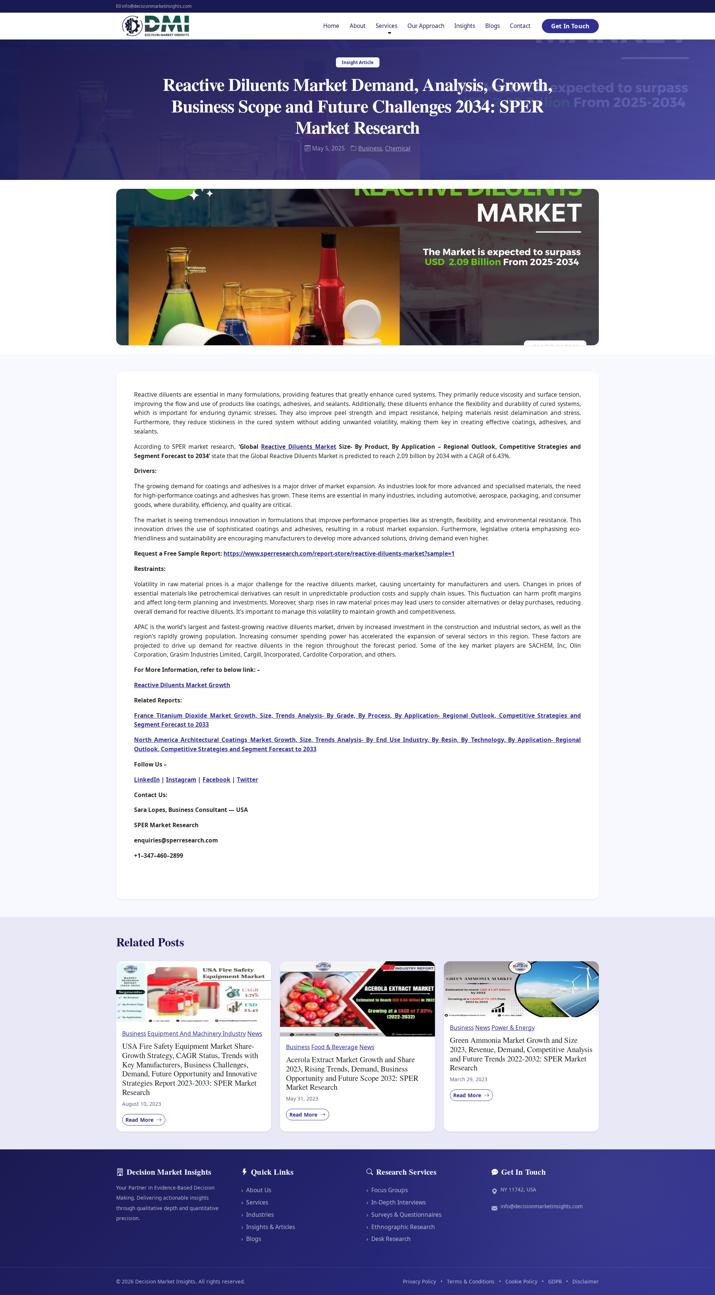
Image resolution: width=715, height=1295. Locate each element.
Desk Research (388, 1239)
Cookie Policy (521, 1281)
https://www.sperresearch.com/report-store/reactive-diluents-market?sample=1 (339, 553)
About (358, 26)
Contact (520, 26)
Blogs (492, 26)
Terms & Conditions (471, 1281)
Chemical (397, 148)
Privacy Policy (419, 1281)
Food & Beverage (334, 1047)
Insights (464, 26)
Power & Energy (513, 1027)
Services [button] (386, 26)
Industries (257, 1214)
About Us (256, 1190)
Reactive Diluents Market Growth (182, 685)
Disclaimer (585, 1281)
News (254, 1033)
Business (370, 148)
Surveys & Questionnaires (403, 1214)
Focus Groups (387, 1190)
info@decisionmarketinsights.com (541, 1206)
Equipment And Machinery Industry (196, 1033)
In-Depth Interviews (396, 1202)
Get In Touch (570, 26)
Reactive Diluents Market (298, 446)
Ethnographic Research (400, 1226)
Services (254, 1202)
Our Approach (425, 26)
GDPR (555, 1281)
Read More (140, 1119)
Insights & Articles (268, 1226)
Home (331, 26)
